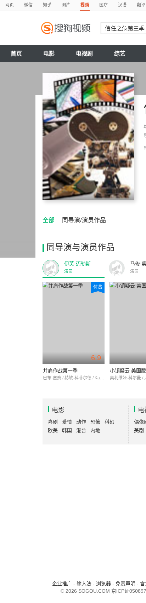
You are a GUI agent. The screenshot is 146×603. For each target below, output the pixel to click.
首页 (16, 54)
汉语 (122, 4)
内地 (95, 430)
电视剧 (84, 54)
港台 (81, 430)
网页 (9, 4)
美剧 (139, 430)
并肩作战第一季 (60, 370)
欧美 (53, 430)
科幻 (109, 422)
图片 (66, 4)
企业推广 (62, 583)
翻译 (141, 4)
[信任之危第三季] (88, 136)
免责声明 (125, 583)
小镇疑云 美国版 (128, 370)
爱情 (67, 422)
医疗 (103, 4)
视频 (84, 4)
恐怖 (95, 422)
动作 (81, 422)
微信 (28, 4)
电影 (49, 54)
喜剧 (53, 422)
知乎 (47, 4)
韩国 (67, 430)
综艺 (119, 54)
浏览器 (103, 583)
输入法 (84, 583)
